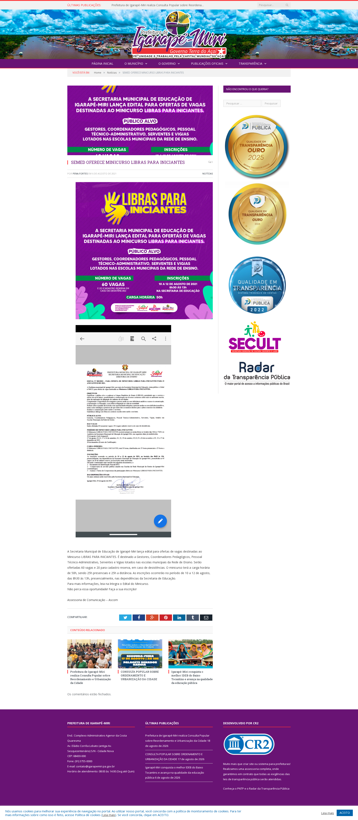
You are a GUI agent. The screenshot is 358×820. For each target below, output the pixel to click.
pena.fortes (80, 173)
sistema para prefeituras (274, 764)
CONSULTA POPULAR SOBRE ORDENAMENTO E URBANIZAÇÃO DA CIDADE (159, 5)
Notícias (207, 173)
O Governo (167, 63)
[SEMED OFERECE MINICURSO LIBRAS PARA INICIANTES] (140, 121)
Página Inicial (102, 63)
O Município (134, 63)
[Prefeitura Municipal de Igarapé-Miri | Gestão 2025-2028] (179, 33)
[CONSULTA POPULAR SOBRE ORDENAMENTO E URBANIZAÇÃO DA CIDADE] (140, 653)
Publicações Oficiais (207, 63)
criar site (248, 764)
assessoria (252, 769)
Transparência (250, 63)
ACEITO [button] (345, 813)
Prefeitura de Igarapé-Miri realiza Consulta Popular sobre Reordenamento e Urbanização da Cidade (90, 677)
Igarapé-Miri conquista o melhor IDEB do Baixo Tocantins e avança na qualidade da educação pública (192, 677)
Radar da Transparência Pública (269, 788)
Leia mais (108, 815)
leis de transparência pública (241, 779)
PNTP (240, 788)
